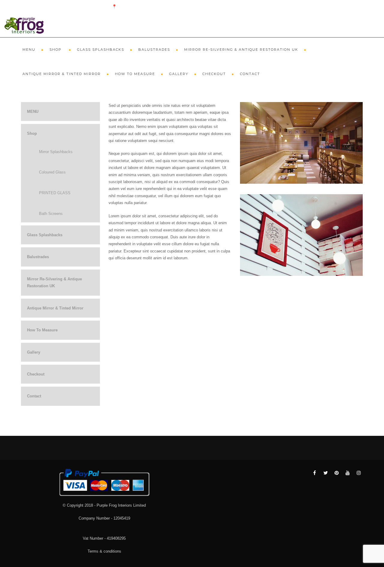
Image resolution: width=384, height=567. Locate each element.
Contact (250, 74)
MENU (28, 49)
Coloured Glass (52, 172)
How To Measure (135, 74)
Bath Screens (51, 213)
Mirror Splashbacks (56, 151)
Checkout (214, 74)
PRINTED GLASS (54, 193)
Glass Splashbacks (100, 49)
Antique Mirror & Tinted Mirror (61, 74)
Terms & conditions (104, 551)
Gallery (178, 74)
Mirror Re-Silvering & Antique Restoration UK (241, 49)
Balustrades (154, 49)
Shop (56, 49)
